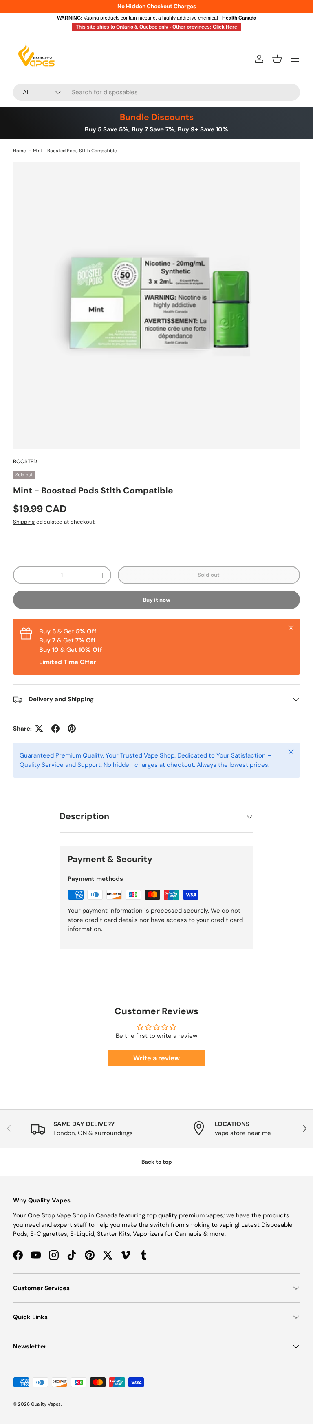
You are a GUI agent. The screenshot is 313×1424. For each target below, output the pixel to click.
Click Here (225, 27)
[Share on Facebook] (55, 728)
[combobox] (156, 92)
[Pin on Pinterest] (72, 728)
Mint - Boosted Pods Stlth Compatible (75, 150)
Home (19, 150)
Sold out (209, 574)
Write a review (156, 1058)
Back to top (156, 1161)
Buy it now (156, 599)
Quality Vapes (46, 1404)
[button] (277, 59)
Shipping (24, 521)
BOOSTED (25, 461)
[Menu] (295, 59)
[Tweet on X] (39, 728)
